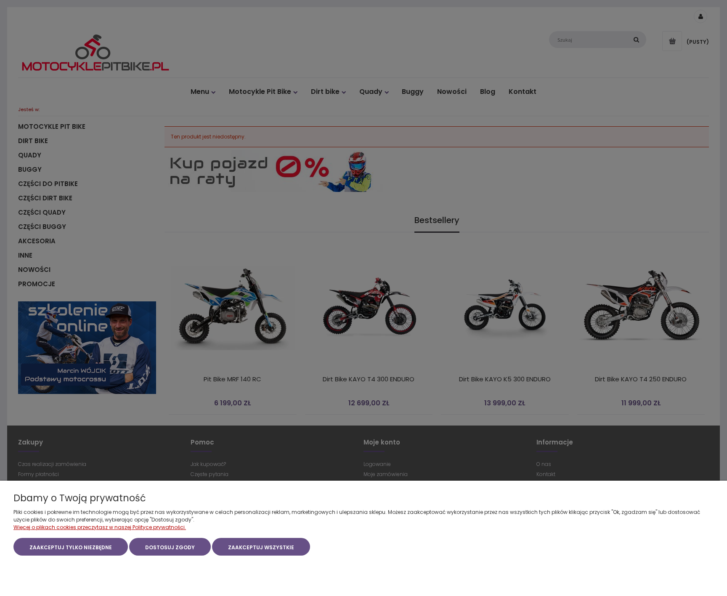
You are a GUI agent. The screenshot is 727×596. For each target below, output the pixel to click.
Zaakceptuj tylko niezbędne (70, 547)
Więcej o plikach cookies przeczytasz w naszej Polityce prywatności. (99, 527)
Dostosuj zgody (170, 547)
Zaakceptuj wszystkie (261, 547)
